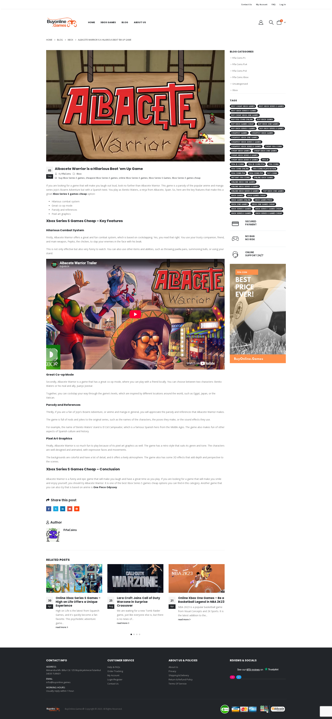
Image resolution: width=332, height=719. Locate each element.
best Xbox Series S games (271, 106)
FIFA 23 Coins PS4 (256, 164)
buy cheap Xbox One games (244, 115)
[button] (271, 22)
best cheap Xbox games (243, 106)
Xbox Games (108, 22)
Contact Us (246, 4)
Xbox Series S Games (160, 177)
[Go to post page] (74, 578)
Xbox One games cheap (263, 204)
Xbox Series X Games (241, 213)
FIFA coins (274, 164)
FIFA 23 (265, 160)
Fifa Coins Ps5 (239, 70)
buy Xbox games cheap (242, 124)
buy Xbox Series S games (72, 177)
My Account (262, 4)
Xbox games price (263, 200)
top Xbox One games (273, 191)
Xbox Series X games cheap (268, 213)
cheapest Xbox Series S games (102, 177)
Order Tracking (115, 671)
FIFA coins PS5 (256, 173)
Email (69, 508)
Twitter (55, 508)
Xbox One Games (239, 204)
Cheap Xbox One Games (265, 151)
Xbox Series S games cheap (186, 177)
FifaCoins (66, 173)
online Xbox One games (243, 182)
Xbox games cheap (256, 195)
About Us (140, 22)
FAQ (274, 4)
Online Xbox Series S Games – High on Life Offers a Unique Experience (78, 602)
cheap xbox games (240, 151)
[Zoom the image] (258, 265)
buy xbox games (265, 119)
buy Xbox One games (268, 124)
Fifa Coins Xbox (240, 77)
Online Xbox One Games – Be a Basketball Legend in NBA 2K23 (201, 600)
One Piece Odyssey (105, 487)
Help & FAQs (113, 667)
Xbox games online (241, 200)
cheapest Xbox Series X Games (246, 146)
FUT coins (272, 173)
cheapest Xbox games (262, 133)
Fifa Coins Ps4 (239, 64)
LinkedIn (62, 508)
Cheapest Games (239, 133)
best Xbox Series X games (243, 110)
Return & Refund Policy (181, 679)
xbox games (237, 195)
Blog (125, 22)
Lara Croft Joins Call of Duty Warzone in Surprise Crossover (138, 602)
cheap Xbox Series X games (244, 160)
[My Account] (261, 22)
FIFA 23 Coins (237, 164)
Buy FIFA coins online (242, 119)
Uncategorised (240, 83)
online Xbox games (263, 177)
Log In (283, 4)
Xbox (79, 173)
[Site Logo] (61, 22)
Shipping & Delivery (179, 675)
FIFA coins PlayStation (264, 168)
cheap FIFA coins (273, 146)
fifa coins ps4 (238, 173)
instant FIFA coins (240, 177)
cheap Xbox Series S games (244, 155)
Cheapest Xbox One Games (244, 137)
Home (91, 22)
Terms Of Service (178, 683)
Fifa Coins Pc (239, 57)
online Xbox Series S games (133, 177)
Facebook (48, 508)
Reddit (76, 508)
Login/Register (114, 679)
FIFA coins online (240, 168)
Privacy (172, 671)
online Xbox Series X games (245, 191)
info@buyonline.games (58, 682)
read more (61, 627)
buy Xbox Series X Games (271, 128)
